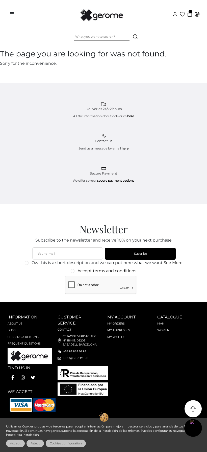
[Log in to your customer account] (175, 13)
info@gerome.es (76, 358)
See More (173, 262)
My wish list (117, 337)
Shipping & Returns (23, 337)
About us (15, 323)
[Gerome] (102, 14)
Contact (64, 329)
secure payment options (115, 180)
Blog (12, 330)
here (130, 116)
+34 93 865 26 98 (74, 351)
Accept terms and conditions (106, 270)
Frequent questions (24, 343)
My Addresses (118, 330)
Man (160, 323)
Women (163, 330)
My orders (116, 323)
